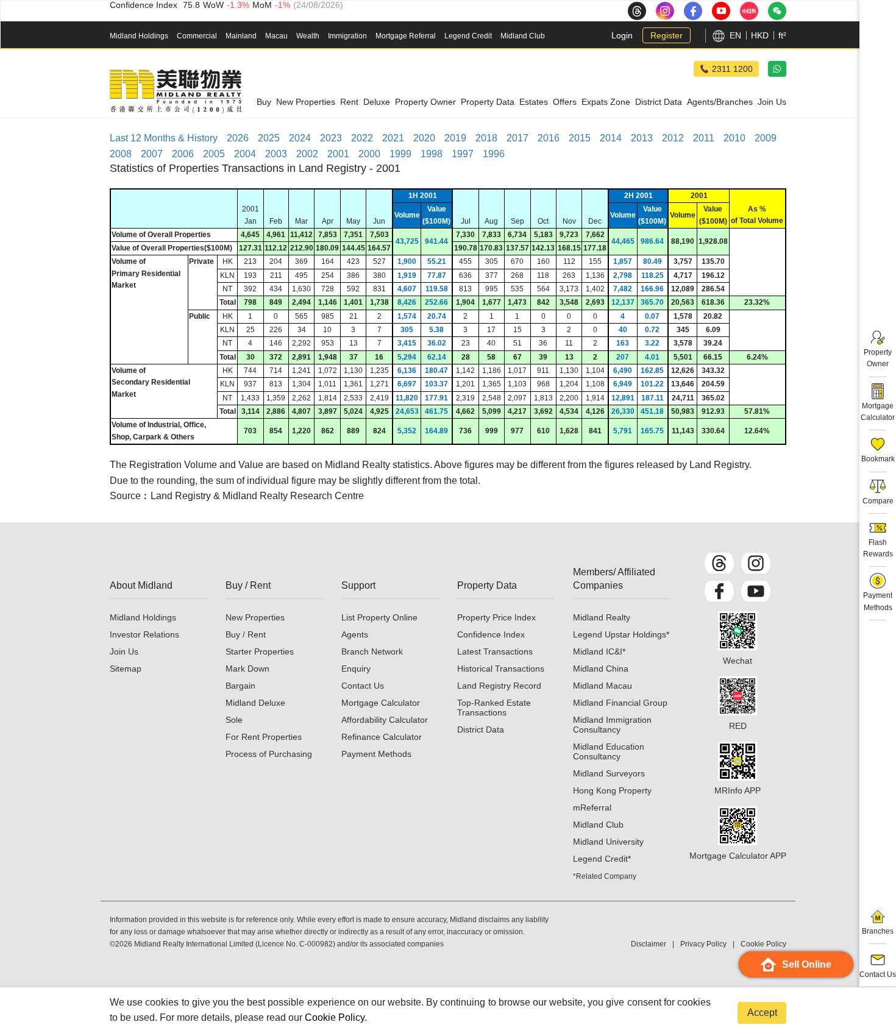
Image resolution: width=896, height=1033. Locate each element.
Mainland (241, 36)
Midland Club (522, 36)
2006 (183, 154)
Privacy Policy (703, 944)
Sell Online (806, 964)
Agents (354, 634)
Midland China (600, 668)
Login (622, 35)
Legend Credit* (602, 859)
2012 (673, 138)
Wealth (307, 36)
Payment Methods (376, 754)
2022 (362, 138)
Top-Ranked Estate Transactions (494, 707)
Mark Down (247, 668)
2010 (734, 138)
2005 (214, 154)
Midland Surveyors (609, 773)
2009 (766, 138)
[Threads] (719, 563)
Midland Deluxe (255, 703)
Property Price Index (496, 617)
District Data (480, 729)
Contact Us (362, 685)
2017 (517, 138)
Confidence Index (491, 634)
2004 (245, 154)
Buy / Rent (246, 634)
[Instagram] (755, 563)
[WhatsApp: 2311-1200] (777, 69)
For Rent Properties (264, 737)
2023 (331, 138)
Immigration (347, 36)
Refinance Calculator (381, 737)
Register (666, 35)
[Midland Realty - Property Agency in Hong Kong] (175, 91)
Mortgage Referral (405, 36)
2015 (580, 138)
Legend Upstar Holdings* (621, 634)
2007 (152, 154)
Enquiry (356, 668)
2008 (121, 154)
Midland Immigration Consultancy (612, 724)
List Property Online (379, 617)
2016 (549, 138)
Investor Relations (144, 634)
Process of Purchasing (269, 754)
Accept (762, 1012)
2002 (307, 154)
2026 (238, 138)
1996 (494, 154)
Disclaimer (648, 944)
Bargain (240, 685)
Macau (276, 36)
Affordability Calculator (384, 720)
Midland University (608, 842)
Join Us (124, 651)
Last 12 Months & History (164, 138)
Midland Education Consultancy (608, 751)
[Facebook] (719, 591)
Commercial (197, 36)
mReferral (592, 807)
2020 (424, 138)
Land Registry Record (499, 685)
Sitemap (125, 668)
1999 (400, 154)
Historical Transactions (500, 668)
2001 (338, 154)
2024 (300, 138)
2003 (276, 154)
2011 (703, 138)
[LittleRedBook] (737, 695)
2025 (269, 138)
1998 (432, 154)
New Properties (255, 617)
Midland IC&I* (599, 651)
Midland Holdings (139, 36)
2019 (455, 138)
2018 (486, 138)
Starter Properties (260, 651)
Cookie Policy (334, 1017)
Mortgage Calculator (380, 703)
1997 (463, 154)
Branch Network (372, 651)
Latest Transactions (495, 651)
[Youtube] (755, 591)
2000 (369, 154)
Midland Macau (602, 685)
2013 (642, 138)
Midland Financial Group (620, 703)
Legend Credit (468, 36)
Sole (234, 720)
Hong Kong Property (612, 790)
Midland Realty (601, 617)
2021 (393, 138)
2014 (611, 138)
